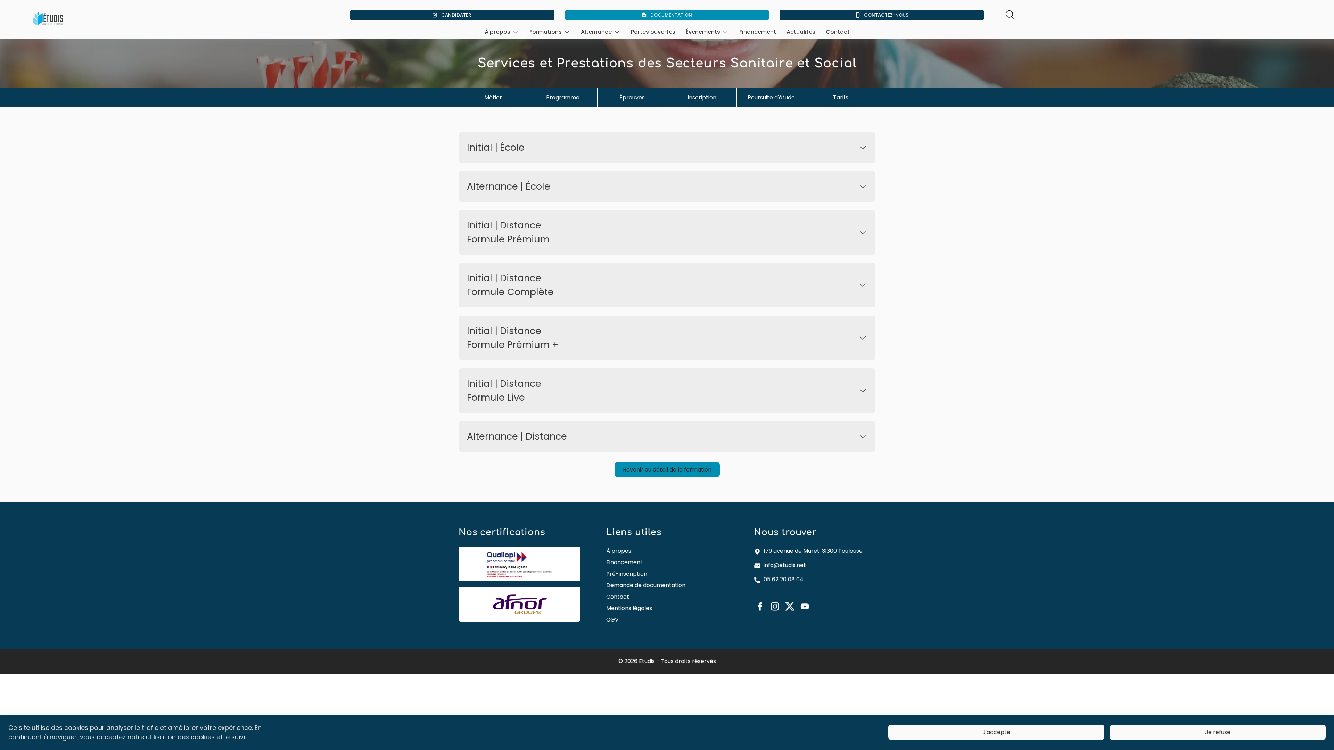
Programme (562, 97)
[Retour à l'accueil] (48, 19)
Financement (757, 32)
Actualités (801, 32)
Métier (493, 97)
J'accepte (996, 732)
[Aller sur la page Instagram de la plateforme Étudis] (775, 606)
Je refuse (1217, 732)
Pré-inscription (626, 574)
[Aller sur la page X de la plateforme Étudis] (790, 606)
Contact (838, 32)
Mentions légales (629, 608)
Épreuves (632, 97)
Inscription (701, 97)
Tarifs (840, 97)
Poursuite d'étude (771, 97)
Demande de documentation (645, 585)
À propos (618, 551)
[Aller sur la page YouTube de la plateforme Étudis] (805, 606)
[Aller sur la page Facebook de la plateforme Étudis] (760, 606)
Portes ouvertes (653, 32)
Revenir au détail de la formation (667, 470)
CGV (612, 620)
